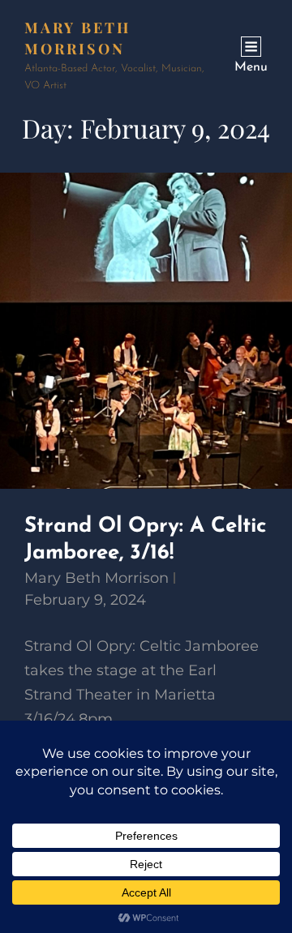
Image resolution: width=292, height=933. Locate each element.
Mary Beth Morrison (96, 578)
